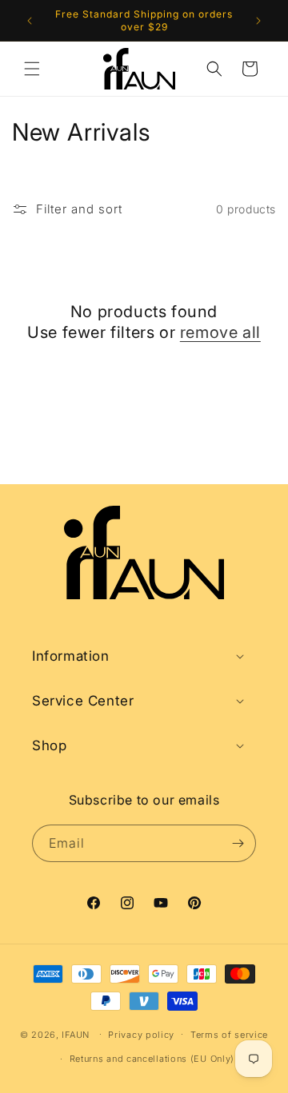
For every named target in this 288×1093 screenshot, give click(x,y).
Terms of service (229, 1034)
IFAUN (76, 1033)
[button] (32, 68)
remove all (220, 332)
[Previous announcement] (29, 20)
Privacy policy (141, 1034)
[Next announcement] (258, 20)
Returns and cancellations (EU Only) (152, 1058)
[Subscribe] (237, 843)
